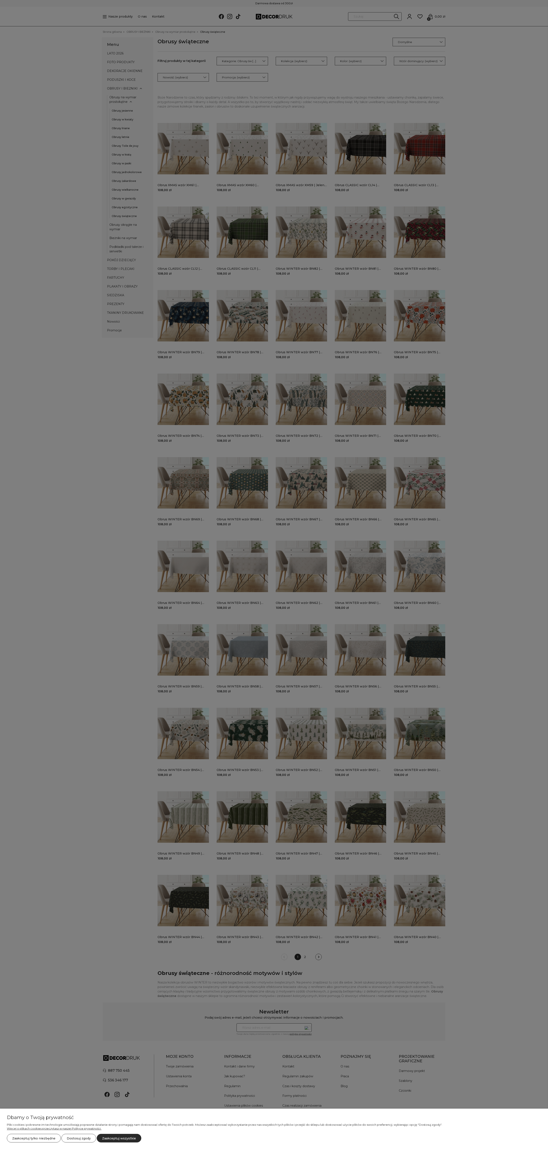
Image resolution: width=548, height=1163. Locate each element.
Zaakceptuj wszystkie (119, 1138)
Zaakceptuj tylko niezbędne (33, 1138)
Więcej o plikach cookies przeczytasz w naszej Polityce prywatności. (54, 1128)
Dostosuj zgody (79, 1138)
